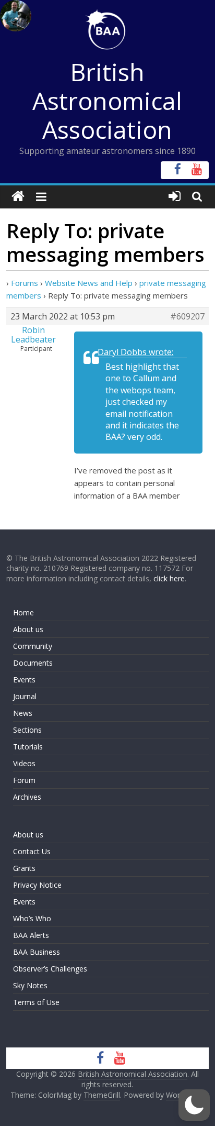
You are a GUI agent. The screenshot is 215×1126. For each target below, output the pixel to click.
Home (23, 612)
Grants (24, 868)
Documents (33, 663)
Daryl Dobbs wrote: (135, 352)
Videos (24, 763)
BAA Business (36, 952)
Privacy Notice (37, 885)
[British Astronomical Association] (18, 196)
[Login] (174, 196)
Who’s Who (32, 918)
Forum (24, 780)
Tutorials (28, 747)
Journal (25, 696)
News (22, 713)
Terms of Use (36, 1002)
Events (24, 680)
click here (169, 578)
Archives (27, 797)
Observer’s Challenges (50, 969)
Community (32, 646)
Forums (24, 283)
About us (28, 629)
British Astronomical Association (107, 101)
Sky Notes (30, 985)
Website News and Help (89, 283)
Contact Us (32, 851)
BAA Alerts (31, 935)
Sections (27, 730)
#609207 (187, 316)
